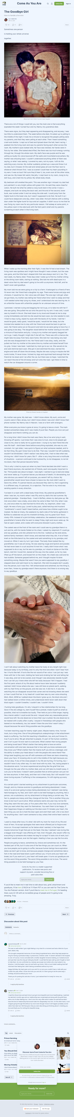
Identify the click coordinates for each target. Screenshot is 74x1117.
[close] (54, 1044)
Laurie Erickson (13, 944)
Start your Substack (32, 1109)
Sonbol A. (11, 990)
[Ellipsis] (69, 943)
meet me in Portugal (48, 890)
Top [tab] (6, 1033)
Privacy (36, 1104)
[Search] (48, 3)
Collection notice (49, 1104)
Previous (11, 914)
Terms (41, 1104)
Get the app (46, 1109)
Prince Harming (10, 1038)
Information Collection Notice (36, 1077)
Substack (28, 1113)
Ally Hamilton (12, 19)
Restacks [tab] (16, 927)
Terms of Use (45, 1075)
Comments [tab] (8, 927)
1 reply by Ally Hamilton (17, 984)
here (19, 887)
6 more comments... (10, 1024)
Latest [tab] (11, 1033)
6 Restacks (25, 901)
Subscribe (59, 3)
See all (8, 1077)
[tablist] (12, 927)
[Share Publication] (52, 3)
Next (64, 914)
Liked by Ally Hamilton (15, 946)
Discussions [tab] (18, 1033)
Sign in (68, 3)
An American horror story (12, 1041)
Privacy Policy (50, 1077)
